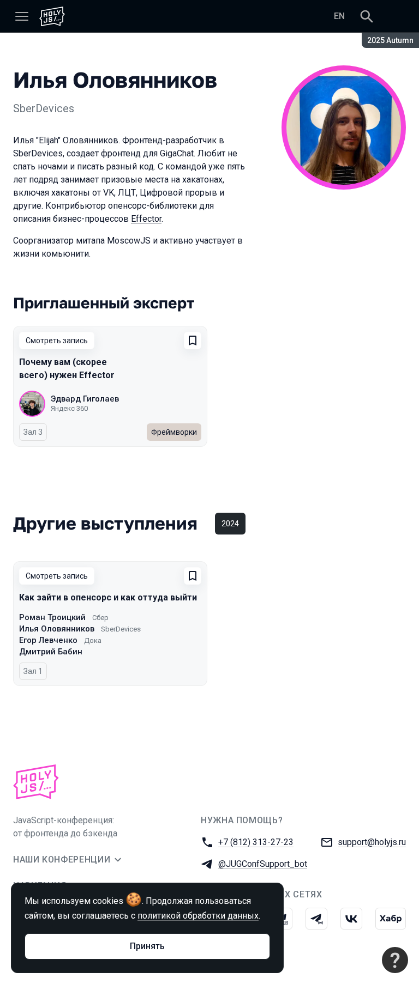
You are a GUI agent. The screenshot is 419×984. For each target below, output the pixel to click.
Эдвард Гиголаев (85, 398)
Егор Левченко (48, 640)
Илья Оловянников (56, 628)
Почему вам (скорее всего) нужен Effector (67, 368)
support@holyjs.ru (372, 842)
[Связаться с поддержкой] (395, 960)
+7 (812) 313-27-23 (256, 842)
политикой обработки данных (198, 915)
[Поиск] (367, 16)
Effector (146, 219)
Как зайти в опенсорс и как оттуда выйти (108, 597)
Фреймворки (174, 432)
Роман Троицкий (52, 617)
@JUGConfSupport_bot (262, 864)
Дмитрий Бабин (50, 651)
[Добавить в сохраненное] (192, 340)
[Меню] (22, 16)
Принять (147, 946)
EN (339, 16)
